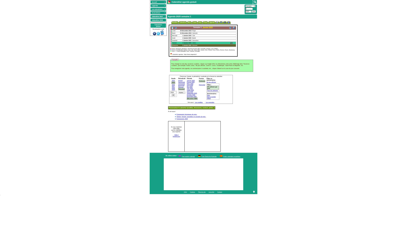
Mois (189, 22)
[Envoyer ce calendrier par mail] (221, 22)
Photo (205, 22)
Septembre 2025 (192, 93)
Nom (208, 95)
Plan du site (202, 192)
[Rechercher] (255, 2)
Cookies (192, 192)
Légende (212, 22)
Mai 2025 (189, 87)
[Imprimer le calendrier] (224, 23)
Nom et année (211, 97)
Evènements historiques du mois (187, 114)
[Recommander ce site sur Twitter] (158, 35)
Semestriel (181, 82)
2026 (173, 85)
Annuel (180, 80)
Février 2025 (190, 82)
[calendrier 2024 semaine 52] (175, 28)
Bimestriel (181, 85)
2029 (173, 89)
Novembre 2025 (192, 96)
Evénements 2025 (182, 119)
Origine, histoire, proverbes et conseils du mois (191, 116)
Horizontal (202, 85)
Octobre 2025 (191, 95)
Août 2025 (190, 92)
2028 (173, 88)
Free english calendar (188, 156)
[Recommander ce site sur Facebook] (154, 35)
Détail (209, 98)
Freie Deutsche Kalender (209, 156)
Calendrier (182, 22)
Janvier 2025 (191, 80)
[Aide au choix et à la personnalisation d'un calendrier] (228, 23)
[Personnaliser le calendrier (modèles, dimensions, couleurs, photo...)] (234, 28)
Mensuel (180, 87)
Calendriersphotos (158, 25)
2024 (173, 80)
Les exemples (210, 102)
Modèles (175, 22)
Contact (219, 192)
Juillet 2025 (190, 90)
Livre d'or (211, 192)
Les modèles (199, 102)
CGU (185, 192)
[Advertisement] (205, 9)
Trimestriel (181, 84)
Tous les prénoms (212, 90)
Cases (195, 22)
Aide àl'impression (176, 135)
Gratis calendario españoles (231, 156)
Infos (200, 22)
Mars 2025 (190, 84)
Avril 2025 (190, 85)
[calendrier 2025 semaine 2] (230, 28)
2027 (173, 86)
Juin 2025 (190, 88)
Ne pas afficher (211, 82)
